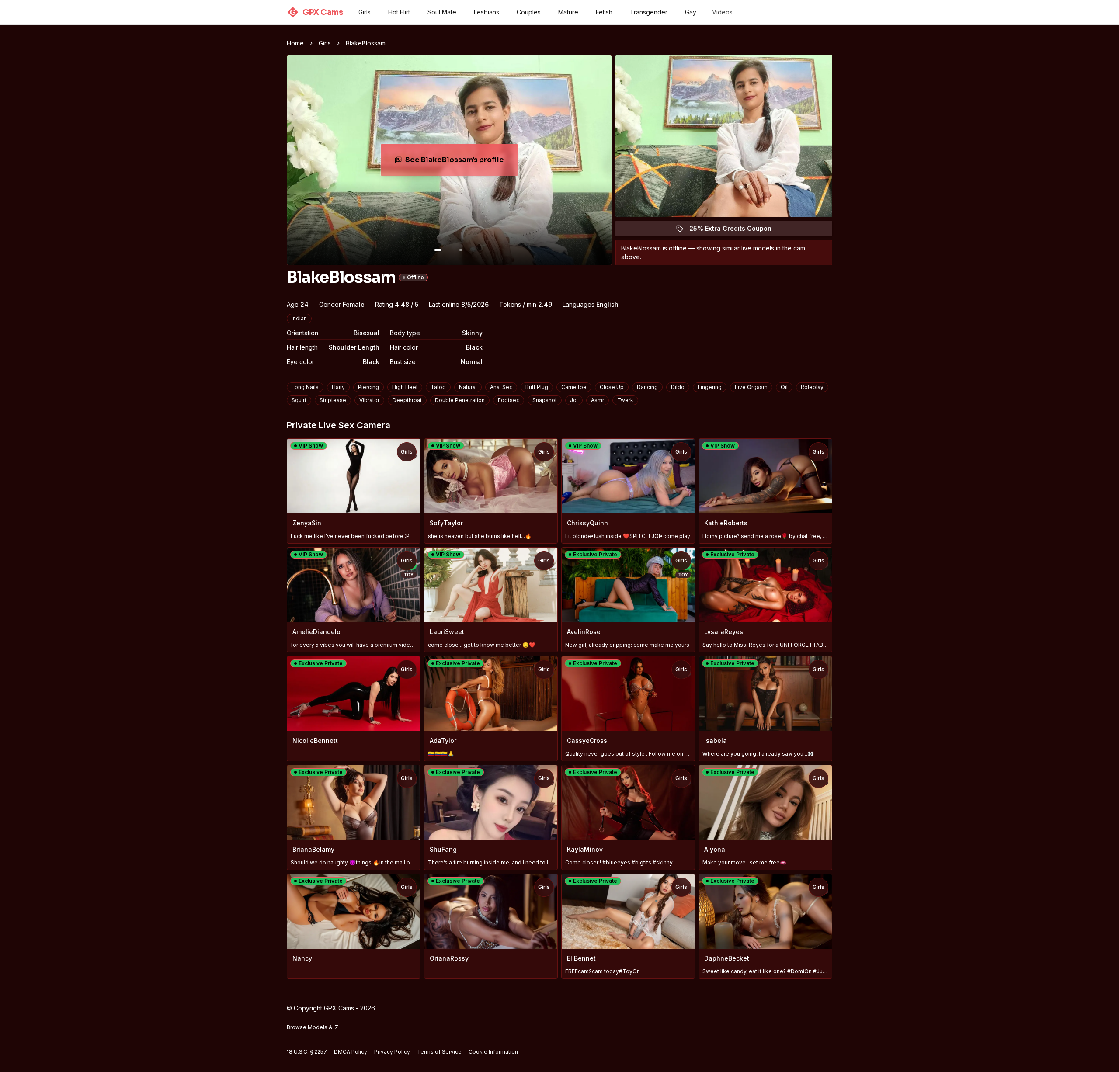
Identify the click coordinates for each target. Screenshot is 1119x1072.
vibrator (369, 400)
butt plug (536, 387)
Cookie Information (493, 1051)
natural (468, 387)
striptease (333, 400)
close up (612, 387)
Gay (690, 12)
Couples (529, 12)
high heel (404, 387)
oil (784, 387)
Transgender (648, 12)
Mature (568, 12)
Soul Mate (441, 12)
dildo (678, 387)
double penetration (460, 400)
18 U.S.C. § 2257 (307, 1051)
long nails (305, 387)
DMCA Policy (350, 1051)
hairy (338, 387)
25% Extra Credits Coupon (735, 230)
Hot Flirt (399, 12)
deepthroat (407, 400)
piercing (368, 387)
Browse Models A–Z (312, 1027)
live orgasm (751, 387)
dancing (647, 387)
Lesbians (486, 12)
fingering (710, 387)
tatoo (438, 387)
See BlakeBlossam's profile (460, 162)
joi (574, 400)
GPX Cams (316, 12)
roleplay (812, 387)
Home (295, 43)
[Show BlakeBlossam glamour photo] (460, 250)
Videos (722, 12)
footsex (508, 400)
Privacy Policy (392, 1051)
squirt (299, 400)
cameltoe (574, 387)
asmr (597, 400)
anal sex (501, 387)
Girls (364, 12)
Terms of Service (439, 1051)
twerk (625, 400)
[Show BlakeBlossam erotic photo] (438, 250)
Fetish (604, 12)
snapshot (544, 400)
